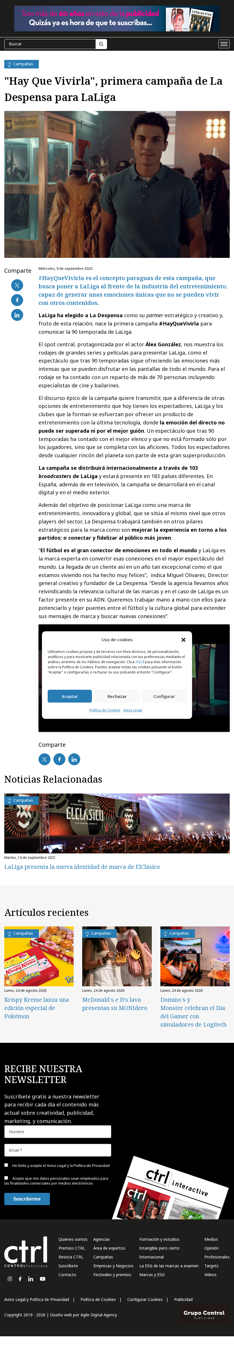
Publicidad (183, 1299)
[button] (183, 639)
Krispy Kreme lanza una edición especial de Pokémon (36, 1008)
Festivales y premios (112, 1274)
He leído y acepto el (60, 1165)
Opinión (211, 1248)
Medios (211, 1239)
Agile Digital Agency (98, 1314)
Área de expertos (109, 1248)
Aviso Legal (132, 710)
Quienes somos (73, 1239)
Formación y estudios (159, 1239)
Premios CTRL (71, 1248)
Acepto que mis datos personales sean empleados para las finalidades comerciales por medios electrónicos (56, 1181)
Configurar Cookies (145, 1299)
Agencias (101, 1239)
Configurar (164, 696)
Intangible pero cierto (159, 1248)
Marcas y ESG (152, 1274)
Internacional (151, 1257)
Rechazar (117, 696)
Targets (211, 1265)
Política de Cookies (104, 710)
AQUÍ (139, 662)
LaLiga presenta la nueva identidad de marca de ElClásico (82, 867)
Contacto (67, 1274)
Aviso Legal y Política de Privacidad (36, 1299)
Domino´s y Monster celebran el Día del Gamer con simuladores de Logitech (193, 1012)
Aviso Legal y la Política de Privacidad (78, 1165)
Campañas (103, 1257)
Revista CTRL (70, 1257)
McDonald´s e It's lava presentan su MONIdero (114, 1004)
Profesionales (217, 1257)
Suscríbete (68, 1265)
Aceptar (70, 696)
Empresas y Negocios (113, 1265)
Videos (210, 1274)
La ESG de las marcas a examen (169, 1265)
